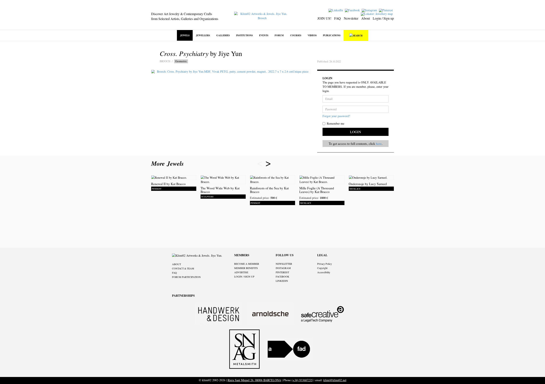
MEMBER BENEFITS (246, 268)
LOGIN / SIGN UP (244, 276)
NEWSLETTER (284, 263)
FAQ (337, 18)
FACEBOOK (282, 276)
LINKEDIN (282, 280)
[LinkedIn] (336, 10)
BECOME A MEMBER (246, 263)
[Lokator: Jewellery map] (377, 14)
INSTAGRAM (283, 268)
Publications (331, 35)
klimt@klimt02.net (334, 380)
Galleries (223, 35)
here (379, 143)
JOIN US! (324, 18)
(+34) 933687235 (302, 380)
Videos (312, 35)
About (365, 18)
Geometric (181, 61)
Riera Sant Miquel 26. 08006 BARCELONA (254, 380)
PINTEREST (282, 272)
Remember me (335, 123)
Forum (279, 35)
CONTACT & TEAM (183, 268)
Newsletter (351, 18)
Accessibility (323, 272)
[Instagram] (370, 10)
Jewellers (203, 35)
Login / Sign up (383, 18)
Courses (295, 35)
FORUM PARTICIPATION (186, 277)
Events (263, 35)
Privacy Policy (324, 263)
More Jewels (168, 163)
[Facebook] (353, 10)
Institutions (244, 35)
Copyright (322, 268)
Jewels (184, 35)
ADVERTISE (241, 272)
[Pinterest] (386, 10)
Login (355, 131)
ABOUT (176, 264)
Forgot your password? (336, 116)
